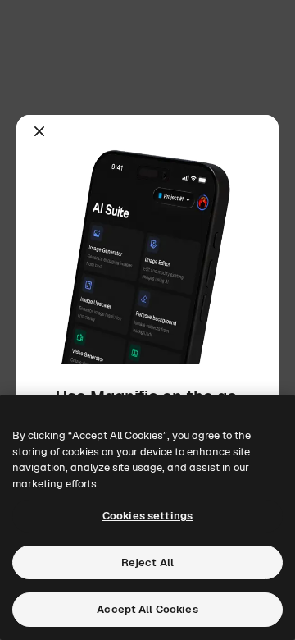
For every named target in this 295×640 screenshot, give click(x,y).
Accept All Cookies (147, 609)
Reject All (147, 562)
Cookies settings (147, 516)
